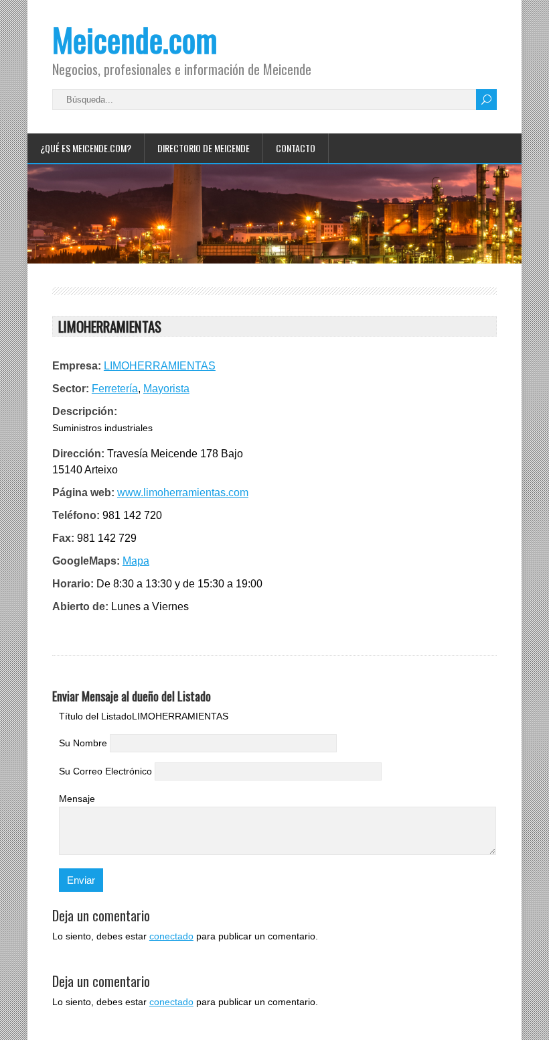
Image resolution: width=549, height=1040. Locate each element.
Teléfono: (76, 515)
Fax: (63, 538)
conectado (171, 936)
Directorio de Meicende (203, 148)
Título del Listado (95, 716)
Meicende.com (135, 39)
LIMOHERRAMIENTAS (160, 365)
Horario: (73, 583)
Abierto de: (80, 606)
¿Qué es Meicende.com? (85, 148)
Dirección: (78, 453)
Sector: (70, 388)
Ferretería (115, 388)
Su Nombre (83, 743)
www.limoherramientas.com (182, 492)
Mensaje (77, 798)
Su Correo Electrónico (105, 771)
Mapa (136, 561)
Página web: (83, 492)
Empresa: (76, 365)
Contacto (295, 148)
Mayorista (166, 388)
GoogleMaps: (86, 561)
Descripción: (84, 411)
